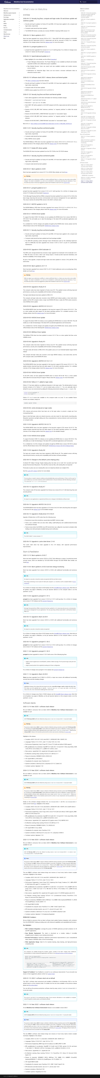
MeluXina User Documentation (11, 8)
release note (48, 431)
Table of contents (84, 8)
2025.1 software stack (33, 80)
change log (47, 51)
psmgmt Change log (47, 601)
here (66, 172)
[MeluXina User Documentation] (7, 1)
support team (67, 182)
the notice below (33, 985)
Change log (46, 193)
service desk (68, 732)
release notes (48, 42)
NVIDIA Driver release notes (52, 225)
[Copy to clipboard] (75, 392)
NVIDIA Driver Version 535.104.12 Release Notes (61, 446)
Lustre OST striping (32, 471)
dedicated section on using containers (64, 953)
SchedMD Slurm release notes (61, 587)
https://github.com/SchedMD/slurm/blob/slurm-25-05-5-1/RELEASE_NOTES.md (51, 123)
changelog (53, 59)
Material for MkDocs (13, 1076)
